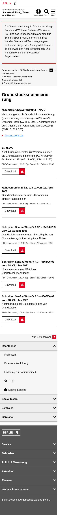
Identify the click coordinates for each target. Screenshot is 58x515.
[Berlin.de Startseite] (9, 3)
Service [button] (6, 444)
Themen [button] (7, 480)
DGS (11, 381)
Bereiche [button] (7, 417)
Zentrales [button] (7, 408)
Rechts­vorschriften (23, 76)
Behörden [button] (8, 453)
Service (7, 76)
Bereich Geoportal (13, 80)
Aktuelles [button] (7, 471)
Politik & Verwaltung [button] (14, 462)
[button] (52, 70)
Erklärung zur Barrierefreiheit (20, 372)
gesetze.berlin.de (14, 135)
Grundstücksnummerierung (17, 83)
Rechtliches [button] (9, 346)
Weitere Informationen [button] (15, 489)
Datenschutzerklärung (16, 363)
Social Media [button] (9, 399)
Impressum (10, 354)
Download (10, 171)
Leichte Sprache (17, 390)
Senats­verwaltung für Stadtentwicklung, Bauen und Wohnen (24, 72)
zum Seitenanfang (42, 337)
